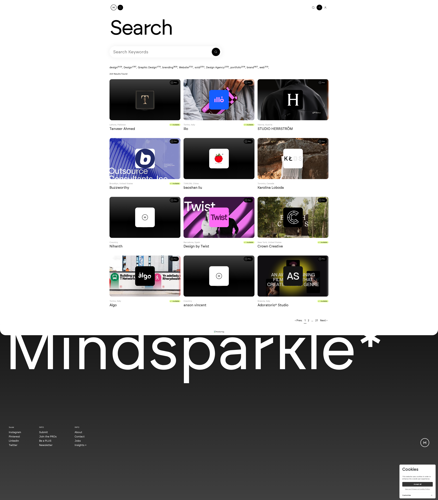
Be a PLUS (45, 440)
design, (116, 67)
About (78, 432)
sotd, (200, 67)
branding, (170, 67)
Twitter (13, 445)
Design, (130, 67)
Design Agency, (217, 67)
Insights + (80, 445)
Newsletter (45, 445)
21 (316, 320)
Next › (323, 320)
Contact (80, 436)
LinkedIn (14, 440)
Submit (43, 432)
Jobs (78, 440)
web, (264, 67)
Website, (186, 67)
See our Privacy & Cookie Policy (417, 489)
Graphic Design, (149, 67)
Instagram (15, 432)
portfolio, (238, 67)
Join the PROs (48, 436)
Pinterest (14, 436)
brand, (252, 67)
